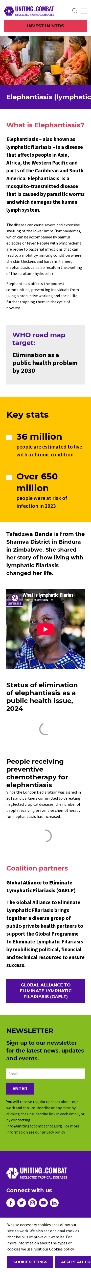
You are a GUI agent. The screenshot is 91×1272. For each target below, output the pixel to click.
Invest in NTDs (45, 25)
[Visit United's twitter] (21, 1202)
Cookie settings (30, 1262)
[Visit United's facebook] (10, 1202)
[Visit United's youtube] (43, 1202)
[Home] (25, 10)
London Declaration (40, 792)
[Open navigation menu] (84, 11)
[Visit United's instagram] (32, 1202)
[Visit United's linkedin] (54, 1202)
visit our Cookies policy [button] (54, 1248)
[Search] (74, 11)
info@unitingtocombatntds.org (34, 1125)
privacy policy (53, 1132)
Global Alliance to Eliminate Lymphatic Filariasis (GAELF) (46, 990)
